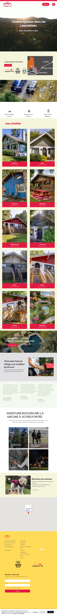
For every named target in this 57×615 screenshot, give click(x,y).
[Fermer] (55, 612)
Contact (22, 557)
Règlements (23, 552)
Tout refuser (42, 612)
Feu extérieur (34, 467)
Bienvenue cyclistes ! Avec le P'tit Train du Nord (16, 445)
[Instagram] (42, 549)
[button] (13, 345)
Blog (21, 548)
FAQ (21, 556)
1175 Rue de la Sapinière (9, 540)
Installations (23, 542)
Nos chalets (23, 540)
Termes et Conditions (25, 554)
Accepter (50, 612)
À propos (22, 550)
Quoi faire (22, 544)
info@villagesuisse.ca (9, 546)
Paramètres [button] (35, 612)
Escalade (13, 467)
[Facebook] (40, 549)
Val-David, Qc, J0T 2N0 (9, 542)
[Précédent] (3, 26)
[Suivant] (54, 26)
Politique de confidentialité (18, 613)
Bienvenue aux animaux (25, 546)
